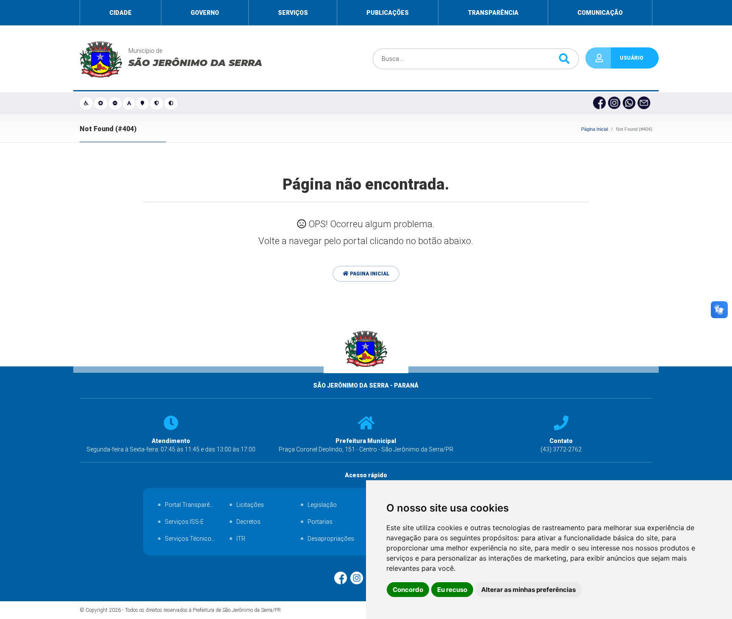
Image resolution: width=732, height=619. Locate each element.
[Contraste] (171, 103)
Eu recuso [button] (452, 590)
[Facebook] (600, 103)
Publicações (387, 12)
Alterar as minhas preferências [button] (528, 590)
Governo (205, 12)
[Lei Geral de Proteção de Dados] (157, 103)
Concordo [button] (408, 590)
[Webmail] (645, 103)
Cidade (120, 12)
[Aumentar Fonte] (101, 103)
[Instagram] (615, 103)
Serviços (293, 12)
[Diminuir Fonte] (115, 103)
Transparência (493, 12)
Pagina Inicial (369, 274)
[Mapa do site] (143, 103)
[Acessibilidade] (87, 103)
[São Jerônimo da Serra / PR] (366, 377)
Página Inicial (594, 129)
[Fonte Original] (130, 103)
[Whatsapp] (630, 103)
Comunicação (600, 12)
